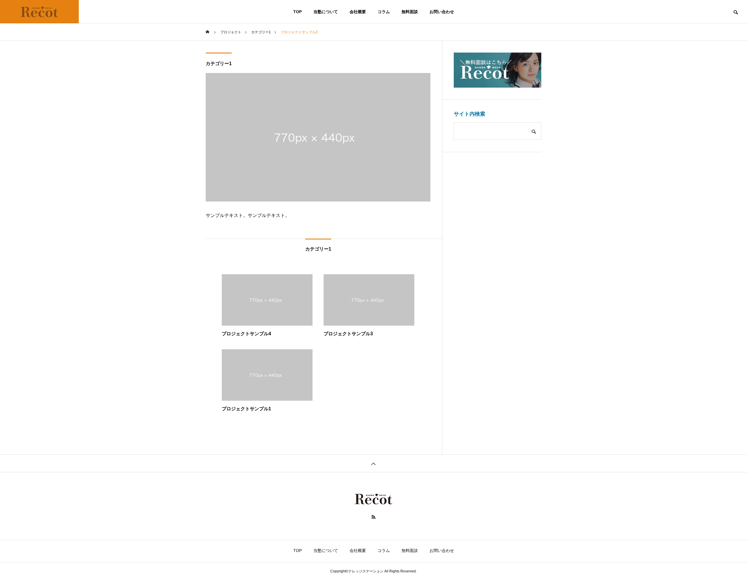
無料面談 (410, 11)
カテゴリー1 (219, 63)
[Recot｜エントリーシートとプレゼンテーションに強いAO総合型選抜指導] (39, 11)
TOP (297, 11)
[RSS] (373, 517)
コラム (384, 11)
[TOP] (373, 463)
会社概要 (358, 11)
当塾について (325, 11)
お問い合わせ (442, 11)
